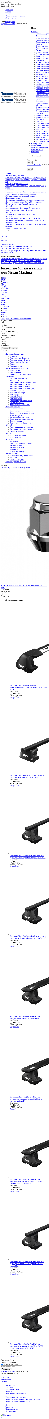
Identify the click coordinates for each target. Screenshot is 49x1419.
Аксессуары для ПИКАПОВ (16, 184)
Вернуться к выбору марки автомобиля (16, 319)
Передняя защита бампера (20, 360)
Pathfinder (6, 298)
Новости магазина (10, 1364)
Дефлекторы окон (18, 220)
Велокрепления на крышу (26, 194)
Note (2, 294)
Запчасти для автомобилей (15, 228)
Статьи (34, 148)
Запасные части (42, 78)
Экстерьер (40, 119)
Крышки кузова (42, 52)
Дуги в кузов (41, 50)
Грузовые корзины (17, 390)
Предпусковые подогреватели (21, 263)
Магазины (9, 1387)
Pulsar (3, 304)
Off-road (39, 105)
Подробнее (14, 698)
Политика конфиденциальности (17, 1401)
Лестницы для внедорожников (22, 429)
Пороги (39, 44)
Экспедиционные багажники (16, 208)
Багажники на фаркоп (18, 393)
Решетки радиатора (17, 451)
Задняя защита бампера (21, 180)
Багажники (40, 56)
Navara (5, 292)
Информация (6, 1379)
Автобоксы (40, 60)
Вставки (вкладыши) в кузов (21, 374)
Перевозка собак (42, 133)
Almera (5, 282)
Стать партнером (12, 1389)
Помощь (4, 1381)
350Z (4, 278)
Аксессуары (40, 74)
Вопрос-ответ (10, 1407)
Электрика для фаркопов (22, 178)
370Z (3, 280)
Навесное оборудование (14, 176)
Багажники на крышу (13, 192)
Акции (8, 174)
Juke (3, 284)
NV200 (3, 296)
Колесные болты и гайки (15, 204)
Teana (5, 310)
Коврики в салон (42, 117)
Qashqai (6, 306)
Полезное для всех (12, 198)
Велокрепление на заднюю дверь (23, 388)
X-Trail (5, 317)
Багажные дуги (42, 76)
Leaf (4, 286)
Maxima (6, 288)
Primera (3, 302)
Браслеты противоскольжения (32, 200)
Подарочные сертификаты (15, 1393)
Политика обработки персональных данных (22, 1399)
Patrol (3, 300)
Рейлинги (39, 129)
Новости (8, 1391)
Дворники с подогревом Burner (17, 202)
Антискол (39, 121)
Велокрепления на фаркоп (15, 196)
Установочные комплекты (20, 405)
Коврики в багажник (13, 214)
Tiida (3, 315)
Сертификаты (10, 1411)
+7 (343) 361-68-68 (8, 24)
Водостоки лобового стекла (24, 218)
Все (5, 325)
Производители (11, 1409)
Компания (5, 1377)
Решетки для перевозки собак (16, 224)
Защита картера (42, 46)
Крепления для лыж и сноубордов (23, 382)
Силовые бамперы (25, 210)
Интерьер (39, 113)
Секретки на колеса (13, 200)
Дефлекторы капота (17, 445)
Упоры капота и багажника (20, 423)
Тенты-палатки (42, 101)
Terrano (3, 312)
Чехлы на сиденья (17, 460)
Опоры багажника (17, 403)
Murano (4, 290)
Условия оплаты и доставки (16, 1397)
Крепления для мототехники (21, 401)
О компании (42, 148)
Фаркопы (39, 36)
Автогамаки (40, 137)
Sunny (4, 308)
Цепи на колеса (42, 95)
